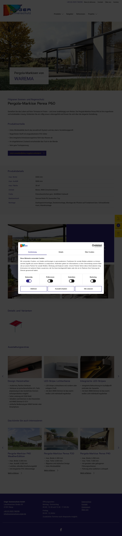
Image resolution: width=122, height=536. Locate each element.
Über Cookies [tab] (89, 252)
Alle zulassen (88, 289)
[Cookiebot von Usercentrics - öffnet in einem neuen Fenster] (93, 245)
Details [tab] (61, 252)
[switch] (50, 280)
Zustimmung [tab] (32, 252)
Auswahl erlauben (61, 289)
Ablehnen (33, 289)
